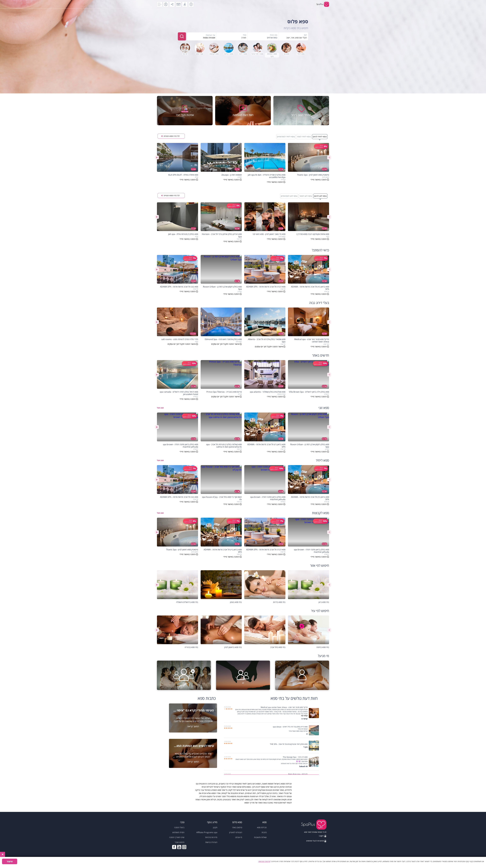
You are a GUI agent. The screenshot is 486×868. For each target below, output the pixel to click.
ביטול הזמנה (179, 827)
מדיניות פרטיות (211, 837)
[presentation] (329, 157)
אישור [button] (10, 861)
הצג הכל (160, 408)
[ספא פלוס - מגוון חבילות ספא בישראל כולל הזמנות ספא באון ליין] (322, 4)
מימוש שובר (179, 842)
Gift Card (178, 4)
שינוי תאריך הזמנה (176, 837)
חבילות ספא (262, 827)
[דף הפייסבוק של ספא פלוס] (174, 847)
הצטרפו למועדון (235, 832)
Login (321, 836)
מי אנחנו (238, 837)
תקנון (215, 827)
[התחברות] (166, 4)
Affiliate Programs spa (206, 832)
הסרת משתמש (178, 832)
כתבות (264, 832)
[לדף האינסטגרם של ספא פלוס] (184, 847)
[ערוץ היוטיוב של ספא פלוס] (179, 847)
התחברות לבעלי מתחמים (315, 841)
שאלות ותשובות (260, 837)
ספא (305, 832)
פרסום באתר (237, 827)
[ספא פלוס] (314, 824)
